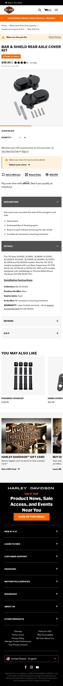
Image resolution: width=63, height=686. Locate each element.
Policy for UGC (45, 631)
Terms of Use (18, 635)
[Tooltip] (52, 148)
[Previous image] (6, 97)
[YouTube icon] (37, 667)
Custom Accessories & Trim (12, 29)
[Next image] (57, 97)
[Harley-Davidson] (31, 488)
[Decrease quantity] (14, 137)
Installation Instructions (18, 280)
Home (4, 25)
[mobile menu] (56, 10)
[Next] (61, 18)
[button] (25, 62)
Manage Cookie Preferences (18, 641)
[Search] (39, 10)
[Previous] (1, 18)
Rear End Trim (33, 29)
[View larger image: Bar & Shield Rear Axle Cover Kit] (31, 97)
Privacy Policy (18, 638)
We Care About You (45, 638)
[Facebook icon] (25, 667)
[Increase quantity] (24, 137)
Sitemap (18, 631)
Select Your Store (15, 3)
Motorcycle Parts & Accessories (23, 25)
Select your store (18, 164)
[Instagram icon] (31, 667)
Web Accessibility (45, 635)
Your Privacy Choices (18, 645)
